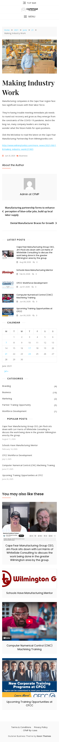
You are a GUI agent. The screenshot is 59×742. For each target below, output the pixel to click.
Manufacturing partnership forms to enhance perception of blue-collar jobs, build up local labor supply (30, 211)
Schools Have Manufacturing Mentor (34, 270)
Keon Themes (44, 736)
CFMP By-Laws (30, 730)
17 (29, 348)
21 (6, 354)
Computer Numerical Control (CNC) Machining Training (34, 296)
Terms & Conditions (21, 727)
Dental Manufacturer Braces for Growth (32, 223)
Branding (6, 385)
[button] (29, 16)
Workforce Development (14, 411)
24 (29, 354)
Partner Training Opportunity (16, 404)
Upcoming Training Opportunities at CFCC (34, 310)
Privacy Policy (41, 727)
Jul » (6, 371)
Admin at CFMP (29, 194)
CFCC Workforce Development (32, 283)
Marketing (7, 398)
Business (23, 155)
